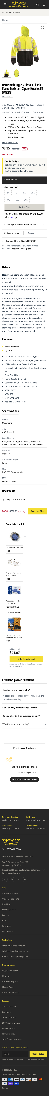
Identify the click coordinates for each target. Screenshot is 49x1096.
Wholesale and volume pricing (16, 951)
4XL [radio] (17, 200)
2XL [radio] (33, 192)
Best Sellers (7, 931)
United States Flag (10, 992)
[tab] (6, 73)
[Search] (38, 4)
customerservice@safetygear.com (17, 856)
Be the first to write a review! (24, 779)
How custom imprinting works (15, 956)
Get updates (38, 1054)
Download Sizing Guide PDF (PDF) (20, 241)
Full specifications (10, 142)
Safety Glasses (9, 909)
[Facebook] (5, 879)
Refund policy (8, 1028)
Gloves (5, 915)
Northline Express (10, 981)
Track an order (9, 1017)
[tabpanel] (24, 45)
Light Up (6, 976)
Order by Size (37, 511)
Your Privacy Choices (12, 1039)
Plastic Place (7, 987)
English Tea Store (10, 970)
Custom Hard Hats (10, 898)
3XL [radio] (8, 200)
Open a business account (13, 945)
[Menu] (5, 4)
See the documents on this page (18, 171)
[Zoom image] (42, 27)
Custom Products (10, 893)
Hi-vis (4, 920)
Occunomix (7, 96)
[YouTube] (25, 879)
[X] (18, 879)
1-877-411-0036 (13, 849)
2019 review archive (11, 1023)
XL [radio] (24, 192)
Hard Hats (6, 904)
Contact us (7, 1012)
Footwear (6, 926)
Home (5, 20)
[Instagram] (11, 879)
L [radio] (16, 192)
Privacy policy (8, 1033)
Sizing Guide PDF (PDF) (15, 499)
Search (5, 1088)
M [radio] (8, 192)
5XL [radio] (25, 200)
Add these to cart (26, 659)
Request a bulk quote (21, 248)
